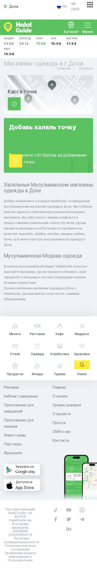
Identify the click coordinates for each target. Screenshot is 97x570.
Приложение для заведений (19, 408)
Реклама (11, 387)
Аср (56, 41)
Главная (59, 387)
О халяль (60, 396)
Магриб (72, 41)
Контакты (61, 440)
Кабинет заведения (21, 396)
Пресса (59, 423)
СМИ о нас (62, 432)
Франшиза (13, 453)
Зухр (41, 41)
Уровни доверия (67, 405)
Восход (25, 41)
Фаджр (9, 41)
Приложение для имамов (19, 423)
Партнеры (13, 444)
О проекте (62, 414)
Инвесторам (15, 435)
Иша (9, 51)
